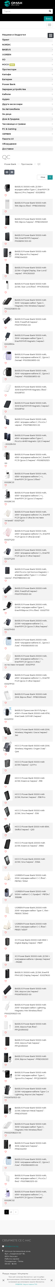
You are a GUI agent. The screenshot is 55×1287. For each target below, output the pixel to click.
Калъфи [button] (6, 74)
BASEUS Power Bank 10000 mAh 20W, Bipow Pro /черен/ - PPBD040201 (30, 254)
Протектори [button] (9, 69)
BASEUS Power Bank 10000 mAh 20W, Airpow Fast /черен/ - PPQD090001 (30, 1043)
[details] (7, 172)
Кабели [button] (6, 94)
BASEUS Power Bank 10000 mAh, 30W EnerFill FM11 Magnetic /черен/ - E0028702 (32, 406)
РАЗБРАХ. (19, 1284)
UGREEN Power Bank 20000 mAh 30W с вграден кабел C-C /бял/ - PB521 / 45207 (31, 927)
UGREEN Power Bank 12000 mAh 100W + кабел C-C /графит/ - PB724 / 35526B (32, 894)
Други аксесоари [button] (12, 104)
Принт (5, 39)
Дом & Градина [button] (10, 119)
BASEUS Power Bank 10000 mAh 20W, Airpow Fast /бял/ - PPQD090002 (30, 1027)
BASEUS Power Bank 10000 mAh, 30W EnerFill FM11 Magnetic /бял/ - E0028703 (31, 390)
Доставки (7, 148)
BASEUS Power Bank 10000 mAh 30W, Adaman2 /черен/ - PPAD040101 (30, 1146)
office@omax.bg (11, 1246)
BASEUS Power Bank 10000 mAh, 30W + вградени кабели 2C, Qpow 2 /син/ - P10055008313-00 (32, 1162)
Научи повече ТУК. (30, 1284)
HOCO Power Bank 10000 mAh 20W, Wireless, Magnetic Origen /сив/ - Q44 (32, 748)
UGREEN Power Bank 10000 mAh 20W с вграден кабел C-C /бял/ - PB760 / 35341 (30, 878)
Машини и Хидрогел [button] (14, 34)
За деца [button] (6, 114)
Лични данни (9, 1274)
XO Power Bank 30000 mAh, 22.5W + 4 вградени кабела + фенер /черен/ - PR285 (32, 959)
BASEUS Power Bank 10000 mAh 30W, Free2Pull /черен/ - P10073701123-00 (30, 322)
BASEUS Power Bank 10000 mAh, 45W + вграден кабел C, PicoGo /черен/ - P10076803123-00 (31, 422)
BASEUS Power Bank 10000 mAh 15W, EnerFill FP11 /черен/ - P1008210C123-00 (30, 238)
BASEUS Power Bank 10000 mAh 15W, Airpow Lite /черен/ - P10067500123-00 (30, 991)
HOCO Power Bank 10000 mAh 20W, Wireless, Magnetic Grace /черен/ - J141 (32, 732)
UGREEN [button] (6, 54)
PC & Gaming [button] (9, 129)
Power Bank (10, 164)
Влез (48, 18)
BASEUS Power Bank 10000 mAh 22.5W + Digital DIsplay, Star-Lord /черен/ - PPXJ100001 (31, 270)
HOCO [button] (8, 64)
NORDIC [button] (6, 44)
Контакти (23, 1274)
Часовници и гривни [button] (14, 124)
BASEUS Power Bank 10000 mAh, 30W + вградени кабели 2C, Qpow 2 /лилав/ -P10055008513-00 (32, 357)
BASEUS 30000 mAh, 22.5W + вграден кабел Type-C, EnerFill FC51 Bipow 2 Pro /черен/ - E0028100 (32, 189)
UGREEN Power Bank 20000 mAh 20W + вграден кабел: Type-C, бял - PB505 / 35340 (32, 910)
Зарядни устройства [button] (14, 89)
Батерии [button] (7, 79)
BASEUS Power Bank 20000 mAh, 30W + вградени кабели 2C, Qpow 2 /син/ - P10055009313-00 (32, 643)
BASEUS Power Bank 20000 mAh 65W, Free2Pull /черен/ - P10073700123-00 (31, 591)
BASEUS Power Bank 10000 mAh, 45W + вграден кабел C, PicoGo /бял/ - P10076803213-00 (31, 1178)
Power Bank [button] (8, 84)
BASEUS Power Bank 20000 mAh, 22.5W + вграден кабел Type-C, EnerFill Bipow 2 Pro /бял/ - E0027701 (32, 607)
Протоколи (26, 164)
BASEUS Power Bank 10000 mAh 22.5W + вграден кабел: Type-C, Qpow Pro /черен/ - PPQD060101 (30, 1075)
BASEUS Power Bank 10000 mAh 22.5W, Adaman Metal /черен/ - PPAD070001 (30, 1111)
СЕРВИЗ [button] (6, 134)
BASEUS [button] (6, 49)
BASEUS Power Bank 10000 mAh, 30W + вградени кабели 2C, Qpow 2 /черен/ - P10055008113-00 (32, 373)
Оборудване (9, 144)
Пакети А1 (8, 139)
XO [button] (3, 59)
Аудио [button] (6, 99)
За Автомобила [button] (11, 109)
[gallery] (12, 172)
